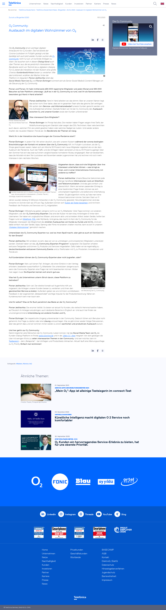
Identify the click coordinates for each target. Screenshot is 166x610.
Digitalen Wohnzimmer (19, 227)
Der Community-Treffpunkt (138, 48)
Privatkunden (76, 549)
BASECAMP (108, 549)
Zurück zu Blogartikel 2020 (19, 17)
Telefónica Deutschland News (46, 10)
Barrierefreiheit (109, 576)
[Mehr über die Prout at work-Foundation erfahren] (123, 532)
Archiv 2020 (71, 10)
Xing (123, 514)
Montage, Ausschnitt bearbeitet (20, 196)
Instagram (70, 514)
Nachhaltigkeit (57, 3)
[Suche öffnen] (155, 3)
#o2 (30, 364)
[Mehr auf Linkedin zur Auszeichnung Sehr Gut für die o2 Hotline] (79, 532)
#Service (26, 364)
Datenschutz (108, 564)
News (113, 3)
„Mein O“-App (69, 335)
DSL (34, 219)
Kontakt (105, 557)
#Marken (19, 364)
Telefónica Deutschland (27, 10)
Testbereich (14, 341)
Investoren (78, 3)
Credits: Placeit (42, 194)
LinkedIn (51, 514)
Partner (89, 3)
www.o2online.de (46, 335)
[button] (93, 40)
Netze (45, 3)
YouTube (107, 514)
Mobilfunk (27, 219)
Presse (106, 3)
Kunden (68, 3)
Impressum (107, 580)
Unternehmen (35, 3)
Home (45, 549)
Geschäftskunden (78, 553)
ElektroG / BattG (110, 561)
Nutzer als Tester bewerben (76, 203)
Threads (89, 514)
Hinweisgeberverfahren (113, 568)
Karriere (97, 3)
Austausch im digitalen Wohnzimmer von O (91, 10)
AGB (104, 553)
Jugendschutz (108, 572)
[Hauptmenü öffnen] (3, 3)
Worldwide (75, 557)
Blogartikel (62, 10)
